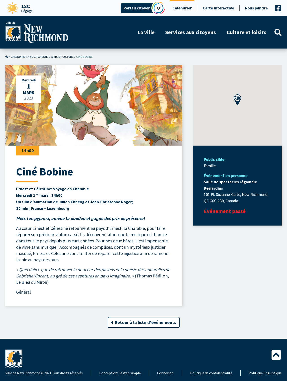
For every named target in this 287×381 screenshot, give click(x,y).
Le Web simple (130, 373)
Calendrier (182, 8)
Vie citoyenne (38, 57)
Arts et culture (62, 57)
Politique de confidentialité (211, 373)
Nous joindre (256, 8)
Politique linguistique (265, 373)
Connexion (165, 373)
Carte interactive (218, 8)
